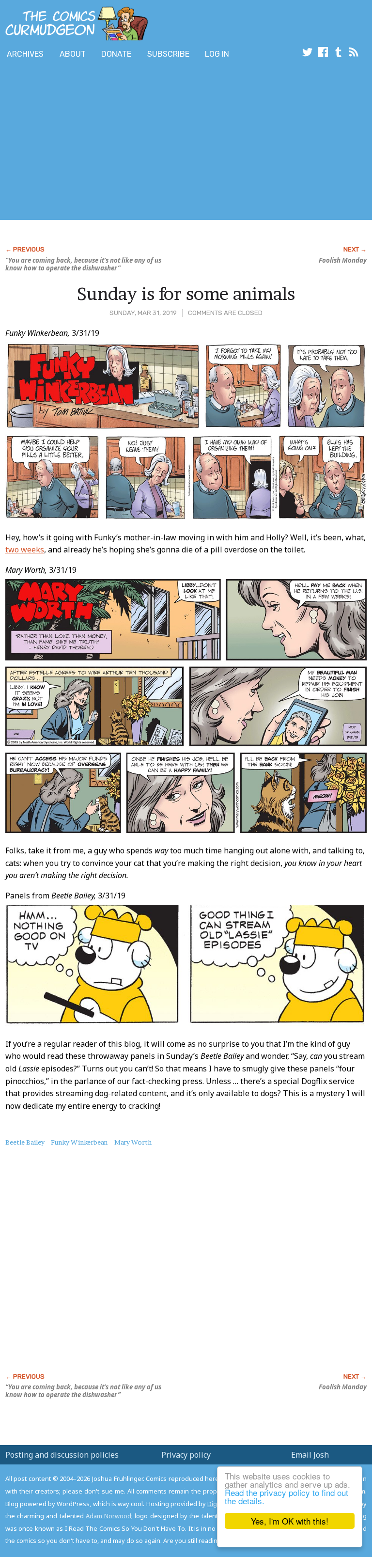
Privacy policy (186, 1454)
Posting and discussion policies (62, 1454)
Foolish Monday (343, 260)
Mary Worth (133, 1142)
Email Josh (310, 1454)
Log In (217, 54)
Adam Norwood (108, 1515)
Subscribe (168, 54)
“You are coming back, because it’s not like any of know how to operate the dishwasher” (83, 264)
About (73, 54)
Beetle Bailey (25, 1142)
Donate (116, 54)
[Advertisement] (113, 142)
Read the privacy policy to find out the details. (286, 1496)
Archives (25, 54)
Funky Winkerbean (79, 1142)
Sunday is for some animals (186, 293)
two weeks (24, 549)
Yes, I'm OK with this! (289, 1521)
